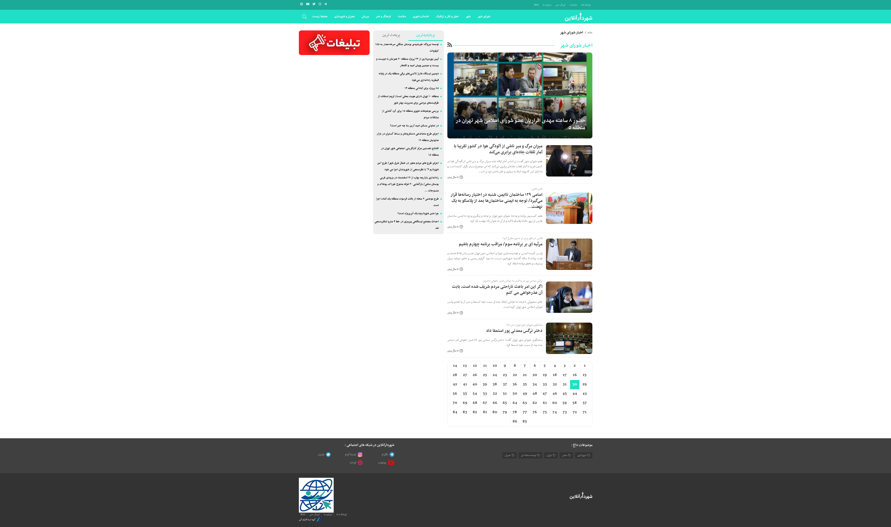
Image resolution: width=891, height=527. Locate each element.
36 (515, 384)
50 (515, 393)
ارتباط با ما (341, 514)
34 (535, 384)
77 (525, 412)
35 (525, 384)
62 (535, 403)
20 (535, 375)
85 (525, 421)
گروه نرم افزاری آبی (307, 519)
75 (545, 412)
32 (555, 384)
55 (465, 393)
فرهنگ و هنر (383, 16)
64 (515, 403)
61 (545, 403)
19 (545, 375)
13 (465, 366)
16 (575, 375)
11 (485, 366)
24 (495, 375)
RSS (536, 5)
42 (455, 384)
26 (475, 375)
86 (515, 421)
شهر (468, 16)
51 (505, 393)
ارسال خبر (560, 5)
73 (565, 412)
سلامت (402, 16)
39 (485, 384)
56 (455, 393)
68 (475, 403)
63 (525, 403)
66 (495, 403)
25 (485, 375)
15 (585, 375)
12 (475, 366)
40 (474, 384)
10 (495, 366)
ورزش (365, 16)
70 (455, 403)
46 (554, 393)
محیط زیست (319, 16)
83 (465, 412)
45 (564, 393)
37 (505, 384)
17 (565, 375)
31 (565, 384)
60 (554, 403)
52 (495, 393)
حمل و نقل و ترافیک (447, 16)
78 (515, 412)
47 (544, 393)
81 (485, 412)
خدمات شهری (421, 16)
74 (554, 412)
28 (455, 375)
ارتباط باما (586, 5)
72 (575, 412)
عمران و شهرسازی (344, 16)
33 (545, 384)
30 (574, 384)
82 (475, 412)
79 (505, 412)
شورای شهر (484, 16)
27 (465, 375)
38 (495, 384)
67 (485, 403)
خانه (590, 32)
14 (455, 366)
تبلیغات (573, 5)
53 (485, 393)
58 (574, 403)
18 (555, 375)
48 (535, 393)
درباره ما (547, 5)
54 (475, 393)
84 (455, 412)
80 (494, 412)
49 (525, 393)
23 (505, 375)
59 (564, 403)
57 (585, 403)
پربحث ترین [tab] (391, 35)
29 (584, 384)
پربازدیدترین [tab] (425, 35)
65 (505, 403)
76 (535, 412)
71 (585, 412)
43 (584, 393)
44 (574, 393)
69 (465, 403)
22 (515, 375)
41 (465, 384)
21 (525, 375)
